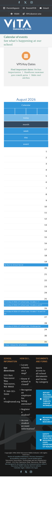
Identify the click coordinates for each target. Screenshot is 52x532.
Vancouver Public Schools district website (26, 466)
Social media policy (35, 458)
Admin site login (32, 468)
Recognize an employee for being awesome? (26, 397)
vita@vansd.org (12, 401)
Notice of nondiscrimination (18, 456)
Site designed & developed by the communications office (25, 464)
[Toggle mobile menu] (46, 20)
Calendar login (19, 468)
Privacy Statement (36, 456)
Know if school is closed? (26, 382)
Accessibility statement (18, 458)
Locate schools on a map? (25, 369)
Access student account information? (26, 424)
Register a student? (25, 412)
